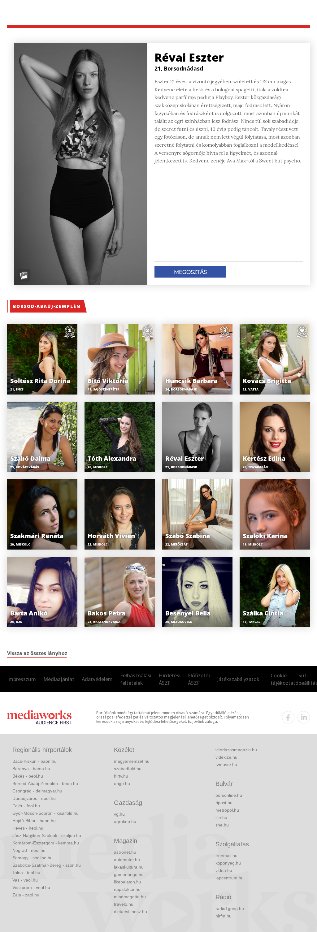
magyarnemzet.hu (132, 761)
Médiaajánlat (58, 679)
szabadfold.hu (127, 768)
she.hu (222, 824)
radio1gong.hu (229, 908)
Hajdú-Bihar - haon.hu (34, 820)
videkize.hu (226, 757)
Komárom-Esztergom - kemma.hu (45, 842)
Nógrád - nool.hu (29, 850)
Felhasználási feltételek (135, 679)
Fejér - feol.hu (26, 805)
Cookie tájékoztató (284, 679)
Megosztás (190, 272)
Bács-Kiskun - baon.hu (34, 761)
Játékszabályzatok (238, 679)
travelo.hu (123, 904)
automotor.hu (127, 859)
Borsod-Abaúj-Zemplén (47, 306)
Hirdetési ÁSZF (169, 679)
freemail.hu (226, 855)
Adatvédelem (97, 679)
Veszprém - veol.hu (31, 887)
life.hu (221, 817)
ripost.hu (223, 802)
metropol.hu (227, 810)
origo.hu (122, 783)
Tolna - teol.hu (26, 872)
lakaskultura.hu (129, 867)
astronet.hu (125, 852)
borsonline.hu (228, 795)
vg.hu (119, 814)
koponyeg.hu (228, 863)
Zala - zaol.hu (25, 894)
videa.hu (223, 870)
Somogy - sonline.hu (32, 857)
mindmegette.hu (130, 896)
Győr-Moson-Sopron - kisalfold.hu (45, 813)
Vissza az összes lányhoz (37, 653)
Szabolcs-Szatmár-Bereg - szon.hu (46, 865)
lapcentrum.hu (229, 877)
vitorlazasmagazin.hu (236, 749)
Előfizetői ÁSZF (199, 679)
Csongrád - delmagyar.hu (37, 790)
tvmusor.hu (226, 764)
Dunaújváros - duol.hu (34, 798)
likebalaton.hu (127, 881)
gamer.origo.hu (129, 874)
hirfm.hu (223, 915)
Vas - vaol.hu (25, 880)
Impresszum (21, 679)
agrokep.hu (125, 821)
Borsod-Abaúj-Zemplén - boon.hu (45, 783)
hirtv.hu (121, 776)
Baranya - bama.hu (31, 768)
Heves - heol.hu (27, 828)
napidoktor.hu (127, 889)
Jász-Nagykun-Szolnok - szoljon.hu (46, 835)
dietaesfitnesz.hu (130, 911)
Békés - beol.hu (27, 776)
